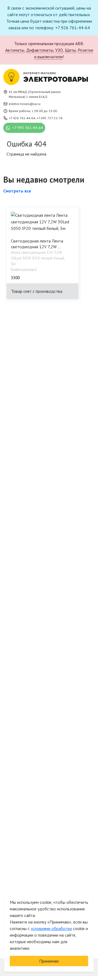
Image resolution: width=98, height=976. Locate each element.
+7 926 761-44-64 (22, 118)
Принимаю (49, 961)
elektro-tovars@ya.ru (25, 104)
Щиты (70, 50)
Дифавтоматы (39, 50)
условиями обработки (51, 928)
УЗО (59, 50)
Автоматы (14, 50)
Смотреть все (17, 191)
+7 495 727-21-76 (49, 118)
